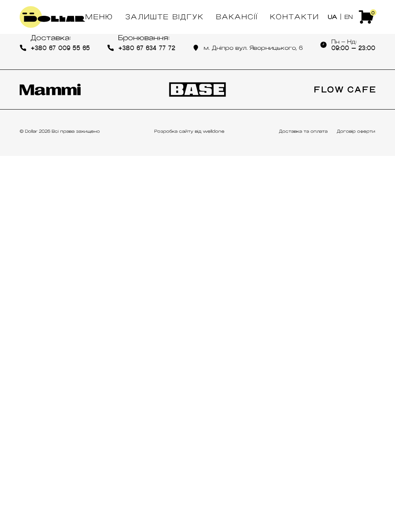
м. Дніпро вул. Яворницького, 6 (253, 48)
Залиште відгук (164, 17)
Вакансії (237, 17)
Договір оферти (356, 131)
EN (348, 17)
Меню (99, 17)
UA (332, 17)
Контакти (294, 17)
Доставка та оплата (303, 131)
